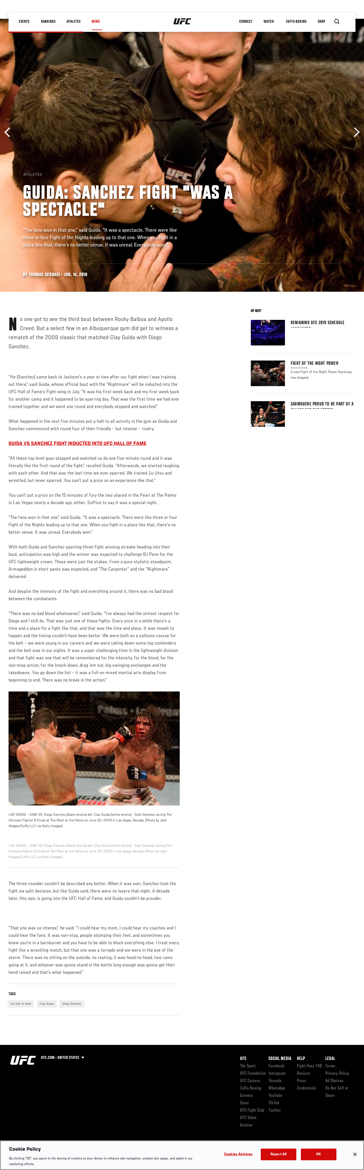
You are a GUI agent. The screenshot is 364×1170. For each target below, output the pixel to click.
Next (355, 132)
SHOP (321, 21)
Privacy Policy (337, 1073)
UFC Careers (250, 1081)
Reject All (278, 1154)
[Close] (355, 1154)
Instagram (276, 1073)
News (96, 21)
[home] (182, 21)
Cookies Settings (238, 1154)
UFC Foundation (253, 1073)
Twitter (274, 1110)
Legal (330, 1058)
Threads (275, 1081)
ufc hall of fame (21, 1004)
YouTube (275, 1095)
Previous (9, 132)
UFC (243, 1058)
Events (24, 21)
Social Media (279, 1058)
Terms (330, 1066)
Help (301, 1058)
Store (244, 1103)
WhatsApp (276, 1088)
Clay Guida (47, 1004)
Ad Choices (334, 1081)
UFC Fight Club (252, 1110)
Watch (269, 21)
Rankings (48, 21)
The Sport (248, 1066)
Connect (246, 21)
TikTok (274, 1103)
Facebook (276, 1066)
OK (318, 1154)
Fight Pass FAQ (309, 1066)
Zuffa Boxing (296, 21)
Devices (303, 1073)
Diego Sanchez (71, 1004)
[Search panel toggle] (337, 21)
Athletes (73, 21)
